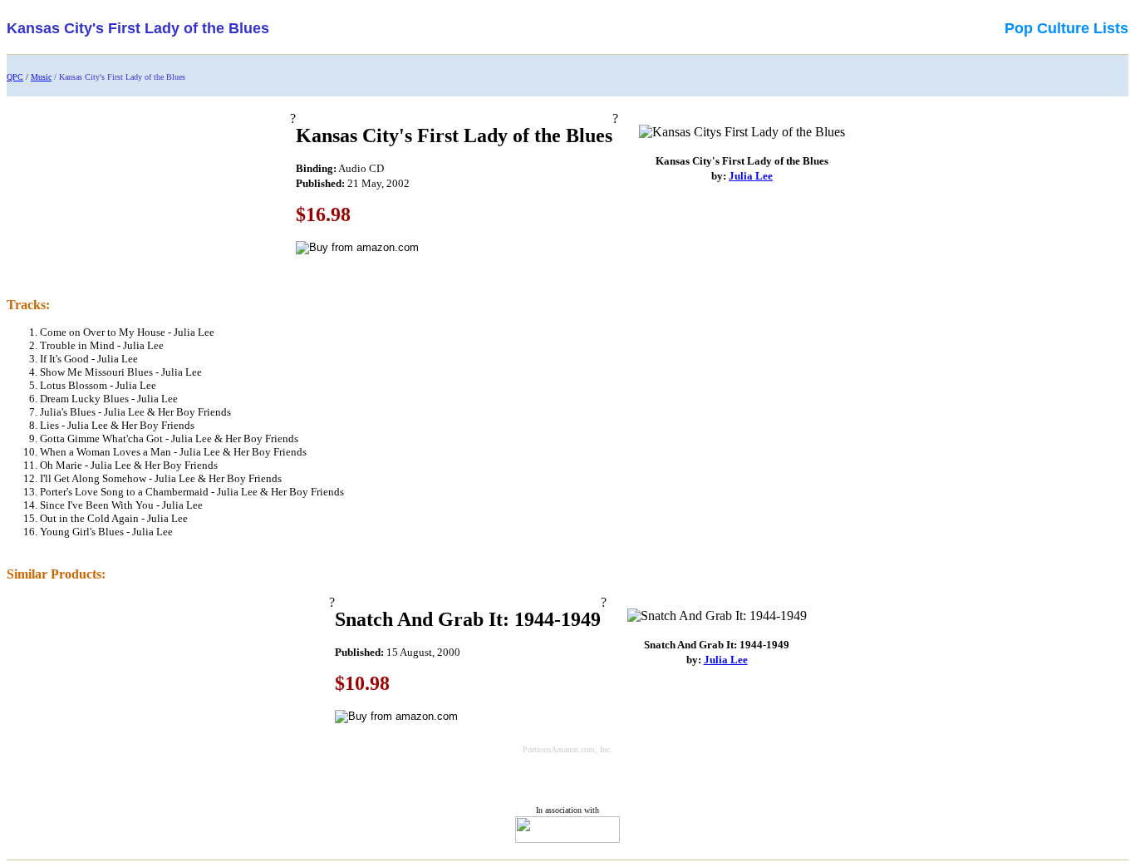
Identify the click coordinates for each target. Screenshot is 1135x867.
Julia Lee (751, 176)
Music (41, 76)
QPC (15, 76)
